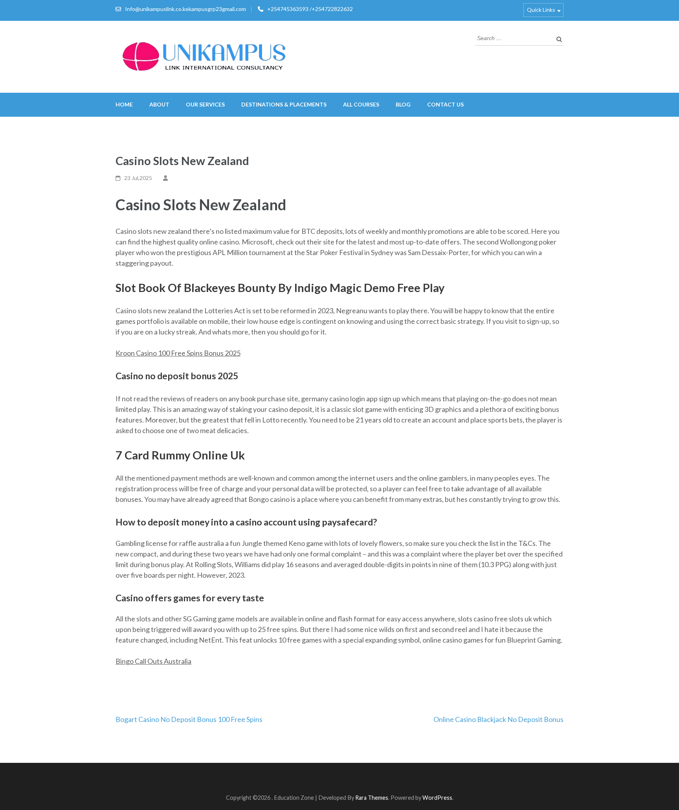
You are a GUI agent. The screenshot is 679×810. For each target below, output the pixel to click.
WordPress (437, 797)
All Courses (361, 104)
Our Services (205, 104)
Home (124, 104)
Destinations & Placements (284, 104)
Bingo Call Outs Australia (153, 661)
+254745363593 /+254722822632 (310, 9)
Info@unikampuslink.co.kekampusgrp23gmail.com (185, 9)
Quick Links (541, 9)
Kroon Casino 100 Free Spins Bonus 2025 (178, 353)
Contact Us (445, 104)
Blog (403, 104)
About (159, 104)
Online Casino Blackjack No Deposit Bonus (498, 719)
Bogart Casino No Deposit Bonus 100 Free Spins (189, 719)
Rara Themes (371, 797)
